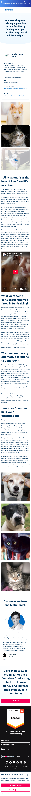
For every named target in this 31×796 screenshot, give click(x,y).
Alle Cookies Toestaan (15, 785)
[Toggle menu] (27, 10)
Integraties (5, 749)
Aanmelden (19, 5)
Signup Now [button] (15, 701)
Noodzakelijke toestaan (15, 790)
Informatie (5, 740)
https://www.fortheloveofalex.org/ (14, 96)
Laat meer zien (5, 782)
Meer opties (5, 793)
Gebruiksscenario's (8, 745)
